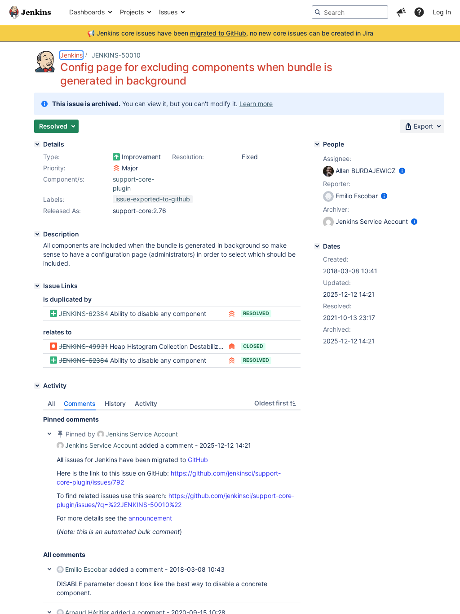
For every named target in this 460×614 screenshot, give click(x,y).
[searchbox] (350, 12)
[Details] (37, 144)
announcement (150, 518)
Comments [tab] (80, 403)
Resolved (256, 313)
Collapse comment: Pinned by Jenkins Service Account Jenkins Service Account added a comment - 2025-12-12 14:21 (49, 433)
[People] (317, 144)
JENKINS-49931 (83, 346)
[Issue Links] (37, 286)
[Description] (37, 234)
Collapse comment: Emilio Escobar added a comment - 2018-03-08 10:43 (49, 569)
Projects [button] (132, 12)
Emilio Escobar (86, 569)
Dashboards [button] (87, 12)
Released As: (62, 210)
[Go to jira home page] (30, 12)
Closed (253, 346)
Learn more (256, 103)
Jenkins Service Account (142, 434)
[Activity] (37, 386)
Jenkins (71, 55)
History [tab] (115, 403)
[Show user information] (402, 170)
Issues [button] (168, 12)
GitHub (198, 459)
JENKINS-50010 (116, 55)
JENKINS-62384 (83, 313)
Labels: (53, 199)
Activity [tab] (146, 403)
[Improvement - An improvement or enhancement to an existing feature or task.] (116, 156)
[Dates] (317, 246)
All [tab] (51, 403)
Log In (442, 12)
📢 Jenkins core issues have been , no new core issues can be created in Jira (230, 33)
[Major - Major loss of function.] (116, 168)
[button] (401, 12)
